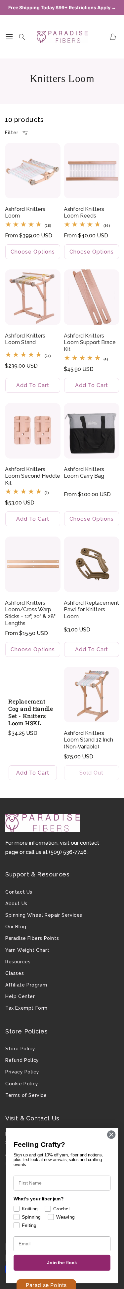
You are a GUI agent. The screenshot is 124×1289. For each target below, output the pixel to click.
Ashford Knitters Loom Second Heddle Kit (32, 476)
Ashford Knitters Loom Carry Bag (84, 472)
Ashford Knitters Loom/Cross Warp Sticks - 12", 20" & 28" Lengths (30, 612)
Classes (14, 973)
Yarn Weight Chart (27, 950)
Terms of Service (26, 1095)
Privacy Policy (22, 1071)
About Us (16, 903)
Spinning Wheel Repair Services (43, 915)
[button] (9, 37)
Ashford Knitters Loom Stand (25, 338)
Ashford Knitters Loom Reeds (84, 212)
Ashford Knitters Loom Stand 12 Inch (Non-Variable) (88, 740)
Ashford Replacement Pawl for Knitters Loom (91, 609)
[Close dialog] (111, 1134)
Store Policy (20, 1048)
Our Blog (15, 926)
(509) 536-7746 (68, 852)
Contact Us (18, 892)
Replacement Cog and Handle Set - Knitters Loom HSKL (30, 712)
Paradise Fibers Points (32, 938)
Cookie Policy (21, 1083)
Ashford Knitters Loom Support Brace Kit (90, 342)
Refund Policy (22, 1060)
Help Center (20, 996)
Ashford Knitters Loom (25, 212)
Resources (17, 961)
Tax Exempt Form (26, 1008)
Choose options (33, 252)
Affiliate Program (26, 984)
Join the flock (62, 1262)
